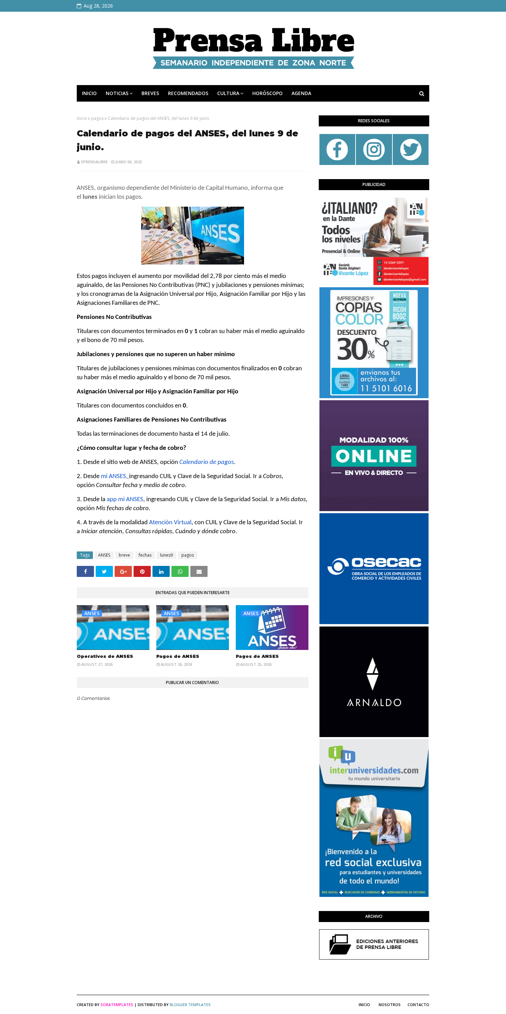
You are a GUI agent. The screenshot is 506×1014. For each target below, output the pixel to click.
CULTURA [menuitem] (228, 93)
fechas (145, 555)
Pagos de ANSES (177, 656)
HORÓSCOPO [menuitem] (267, 93)
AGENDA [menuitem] (301, 93)
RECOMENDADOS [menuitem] (188, 93)
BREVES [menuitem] (150, 93)
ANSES (104, 555)
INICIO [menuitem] (89, 93)
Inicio (82, 118)
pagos (97, 118)
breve (124, 555)
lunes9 (166, 555)
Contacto (418, 1004)
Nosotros (390, 1004)
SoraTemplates (117, 1004)
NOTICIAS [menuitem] (117, 93)
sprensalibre (94, 161)
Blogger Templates (190, 1004)
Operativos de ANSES (105, 656)
